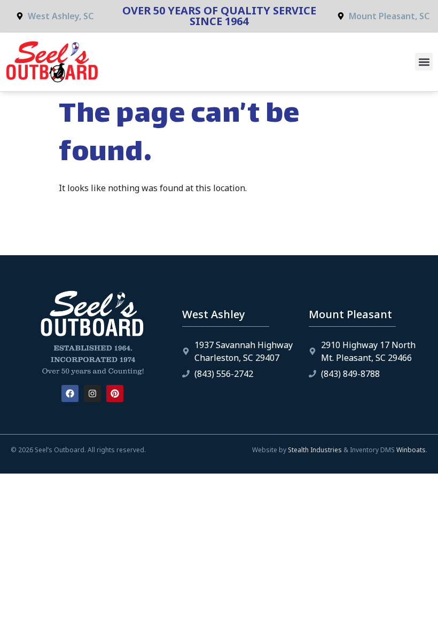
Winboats (411, 449)
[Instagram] (92, 393)
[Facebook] (70, 393)
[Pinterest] (114, 393)
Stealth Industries (315, 449)
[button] (424, 61)
